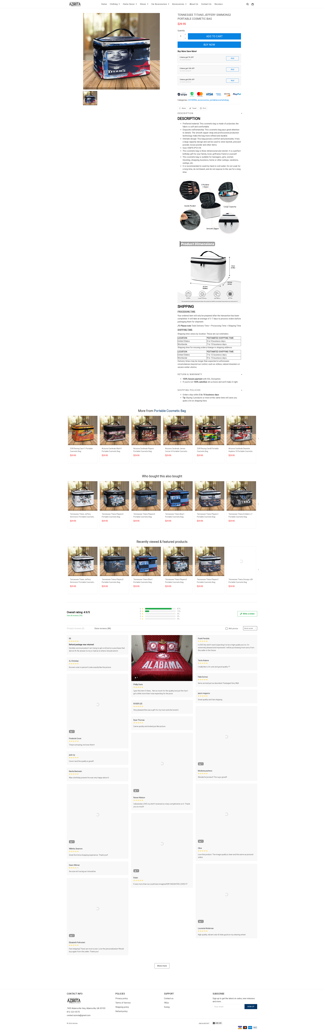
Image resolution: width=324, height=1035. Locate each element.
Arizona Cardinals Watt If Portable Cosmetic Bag (112, 450)
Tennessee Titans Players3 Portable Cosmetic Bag (112, 515)
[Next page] (259, 439)
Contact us (168, 998)
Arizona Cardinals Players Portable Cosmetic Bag (143, 450)
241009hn (192, 100)
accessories (203, 100)
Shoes (143, 4)
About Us (194, 4)
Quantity (181, 30)
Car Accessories (159, 4)
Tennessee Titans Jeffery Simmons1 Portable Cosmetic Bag (82, 515)
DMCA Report (204, 1023)
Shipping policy (122, 1007)
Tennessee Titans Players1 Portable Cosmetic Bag (208, 515)
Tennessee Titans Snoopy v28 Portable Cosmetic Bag (241, 580)
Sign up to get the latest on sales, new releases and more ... (234, 1000)
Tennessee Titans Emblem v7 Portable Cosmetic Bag (240, 515)
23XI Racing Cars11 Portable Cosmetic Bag (81, 450)
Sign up (250, 1007)
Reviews (219, 4)
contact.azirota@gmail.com (78, 1015)
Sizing (167, 1007)
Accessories (178, 4)
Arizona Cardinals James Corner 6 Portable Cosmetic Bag (176, 450)
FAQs (166, 1003)
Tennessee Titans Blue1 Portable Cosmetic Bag (174, 515)
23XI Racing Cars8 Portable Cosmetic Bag (208, 450)
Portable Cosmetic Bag (170, 411)
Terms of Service (123, 1003)
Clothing (114, 4)
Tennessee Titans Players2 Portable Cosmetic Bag (144, 515)
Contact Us (206, 4)
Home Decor (129, 4)
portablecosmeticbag (219, 100)
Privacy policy (121, 998)
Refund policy (121, 1011)
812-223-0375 (73, 1012)
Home (104, 4)
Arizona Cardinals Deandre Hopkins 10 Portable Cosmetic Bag (240, 450)
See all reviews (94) (74, 616)
